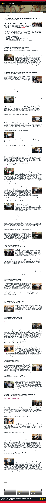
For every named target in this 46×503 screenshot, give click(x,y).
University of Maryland (23, 0)
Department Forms (10, 499)
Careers (28, 498)
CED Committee (3, 498)
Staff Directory (24, 498)
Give (40, 2)
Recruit (42, 2)
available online (23, 27)
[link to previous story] (4, 482)
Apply (38, 2)
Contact (36, 2)
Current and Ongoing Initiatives (10, 498)
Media (30, 498)
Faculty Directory (18, 498)
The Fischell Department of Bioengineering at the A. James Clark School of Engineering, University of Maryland (9, 2)
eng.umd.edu (33, 2)
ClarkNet (6, 499)
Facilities (2, 499)
